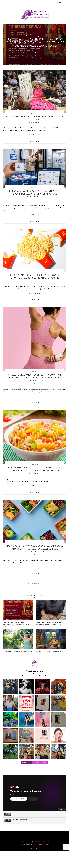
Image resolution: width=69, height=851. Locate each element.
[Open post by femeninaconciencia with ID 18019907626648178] (10, 751)
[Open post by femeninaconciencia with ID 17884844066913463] (58, 735)
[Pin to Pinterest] (36, 141)
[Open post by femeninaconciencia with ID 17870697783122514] (58, 703)
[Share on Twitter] (34, 141)
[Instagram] (57, 2)
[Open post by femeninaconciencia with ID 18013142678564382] (58, 719)
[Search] (65, 2)
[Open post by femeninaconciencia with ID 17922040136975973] (26, 703)
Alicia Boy (37, 122)
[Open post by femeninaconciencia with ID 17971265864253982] (26, 751)
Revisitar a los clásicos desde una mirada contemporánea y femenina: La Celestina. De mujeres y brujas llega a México (34, 43)
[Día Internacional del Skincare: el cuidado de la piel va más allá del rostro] (18, 639)
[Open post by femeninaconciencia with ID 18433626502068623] (10, 703)
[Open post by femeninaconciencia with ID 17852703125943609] (58, 751)
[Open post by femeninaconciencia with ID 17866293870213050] (42, 703)
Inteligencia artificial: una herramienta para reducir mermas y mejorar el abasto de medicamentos (34, 194)
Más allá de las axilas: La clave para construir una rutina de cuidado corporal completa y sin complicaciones (34, 378)
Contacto (46, 841)
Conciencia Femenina (43, 844)
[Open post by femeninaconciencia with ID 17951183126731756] (10, 719)
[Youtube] (60, 2)
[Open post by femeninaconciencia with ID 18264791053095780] (26, 735)
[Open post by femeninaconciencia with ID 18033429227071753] (42, 686)
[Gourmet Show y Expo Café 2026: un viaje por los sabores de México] (51, 639)
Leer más (34, 52)
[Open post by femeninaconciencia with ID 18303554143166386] (26, 719)
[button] (6, 44)
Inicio (22, 841)
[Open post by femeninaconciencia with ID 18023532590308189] (26, 686)
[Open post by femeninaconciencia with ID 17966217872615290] (42, 735)
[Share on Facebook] (32, 141)
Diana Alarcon (38, 281)
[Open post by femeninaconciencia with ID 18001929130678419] (42, 751)
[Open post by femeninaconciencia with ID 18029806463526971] (10, 686)
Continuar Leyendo (34, 135)
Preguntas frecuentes (33, 841)
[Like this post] (30, 141)
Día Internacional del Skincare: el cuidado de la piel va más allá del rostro (17, 652)
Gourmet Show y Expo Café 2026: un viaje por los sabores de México (49, 652)
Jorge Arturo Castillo (37, 200)
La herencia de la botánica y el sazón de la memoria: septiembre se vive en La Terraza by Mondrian (50, 623)
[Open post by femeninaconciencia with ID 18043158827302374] (42, 719)
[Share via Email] (38, 141)
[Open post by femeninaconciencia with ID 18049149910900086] (10, 735)
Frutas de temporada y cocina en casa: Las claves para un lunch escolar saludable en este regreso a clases (34, 549)
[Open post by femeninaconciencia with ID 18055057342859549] (58, 686)
